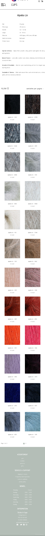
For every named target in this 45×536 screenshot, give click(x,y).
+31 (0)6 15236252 (22, 520)
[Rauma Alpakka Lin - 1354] (12, 345)
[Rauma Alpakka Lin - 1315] (12, 258)
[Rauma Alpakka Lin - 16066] (12, 172)
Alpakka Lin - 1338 (32, 290)
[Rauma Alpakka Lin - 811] (12, 229)
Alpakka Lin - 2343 (32, 377)
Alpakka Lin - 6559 (32, 146)
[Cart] (42, 1)
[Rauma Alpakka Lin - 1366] (32, 345)
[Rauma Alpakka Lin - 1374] (12, 287)
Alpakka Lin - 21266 (12, 146)
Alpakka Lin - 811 (12, 232)
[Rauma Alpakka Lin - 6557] (32, 402)
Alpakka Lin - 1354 (12, 348)
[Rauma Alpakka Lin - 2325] (12, 114)
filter (4, 89)
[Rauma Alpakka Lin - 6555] (12, 431)
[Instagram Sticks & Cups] (26, 525)
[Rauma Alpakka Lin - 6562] (32, 258)
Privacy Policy (22, 481)
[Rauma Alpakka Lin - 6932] (32, 316)
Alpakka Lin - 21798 (32, 117)
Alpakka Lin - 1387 (12, 319)
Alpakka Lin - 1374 (12, 290)
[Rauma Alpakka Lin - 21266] (12, 143)
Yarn (22, 458)
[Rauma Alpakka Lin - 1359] (32, 431)
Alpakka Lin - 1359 (32, 434)
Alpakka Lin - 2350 (12, 405)
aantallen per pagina (34, 89)
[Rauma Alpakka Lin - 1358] (12, 374)
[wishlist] (39, 1)
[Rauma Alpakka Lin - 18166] (32, 201)
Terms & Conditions (22, 479)
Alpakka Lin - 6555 (12, 434)
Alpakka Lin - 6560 (12, 204)
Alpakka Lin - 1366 (32, 348)
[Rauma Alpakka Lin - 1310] (32, 172)
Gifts (22, 466)
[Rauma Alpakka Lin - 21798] (32, 114)
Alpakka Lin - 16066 (12, 175)
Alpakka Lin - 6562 (32, 261)
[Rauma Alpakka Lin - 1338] (32, 287)
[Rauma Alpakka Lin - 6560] (12, 201)
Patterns (22, 463)
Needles (22, 461)
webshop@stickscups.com (22, 522)
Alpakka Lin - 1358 (12, 377)
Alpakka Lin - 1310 (32, 175)
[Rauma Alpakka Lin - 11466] (32, 229)
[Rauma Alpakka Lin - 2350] (12, 402)
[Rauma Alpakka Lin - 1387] (12, 316)
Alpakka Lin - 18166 (32, 204)
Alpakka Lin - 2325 (12, 117)
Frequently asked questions (22, 476)
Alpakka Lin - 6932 (32, 319)
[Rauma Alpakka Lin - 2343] (32, 374)
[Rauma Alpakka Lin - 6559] (32, 143)
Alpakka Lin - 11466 (32, 232)
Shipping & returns (22, 474)
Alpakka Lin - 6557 (32, 405)
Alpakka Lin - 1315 (12, 261)
